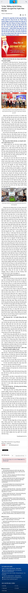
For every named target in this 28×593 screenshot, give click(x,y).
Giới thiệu (4, 585)
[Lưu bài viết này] (25, 14)
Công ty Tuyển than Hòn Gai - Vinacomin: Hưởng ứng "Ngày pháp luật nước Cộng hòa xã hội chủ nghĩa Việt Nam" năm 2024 (14, 543)
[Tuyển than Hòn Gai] (14, 1)
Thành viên (4, 588)
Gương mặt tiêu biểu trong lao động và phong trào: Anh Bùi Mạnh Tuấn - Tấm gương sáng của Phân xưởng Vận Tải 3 (14, 499)
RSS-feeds (4, 590)
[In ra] (23, 14)
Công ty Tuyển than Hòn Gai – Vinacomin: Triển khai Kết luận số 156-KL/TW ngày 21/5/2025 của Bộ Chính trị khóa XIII (14, 490)
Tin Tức (16, 585)
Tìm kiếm (17, 588)
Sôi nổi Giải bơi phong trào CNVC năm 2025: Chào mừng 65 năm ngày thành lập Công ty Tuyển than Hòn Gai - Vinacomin (13, 472)
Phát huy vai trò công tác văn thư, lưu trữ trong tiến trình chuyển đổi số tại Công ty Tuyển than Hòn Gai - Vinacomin (14, 509)
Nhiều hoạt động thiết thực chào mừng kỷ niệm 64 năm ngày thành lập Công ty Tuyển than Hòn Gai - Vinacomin (13, 552)
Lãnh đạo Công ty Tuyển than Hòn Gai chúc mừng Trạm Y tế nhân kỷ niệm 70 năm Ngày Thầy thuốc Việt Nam (13, 539)
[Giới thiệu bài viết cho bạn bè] (21, 14)
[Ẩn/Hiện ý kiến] (12, 456)
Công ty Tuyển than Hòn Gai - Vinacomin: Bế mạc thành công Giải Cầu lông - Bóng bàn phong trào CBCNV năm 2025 (14, 534)
